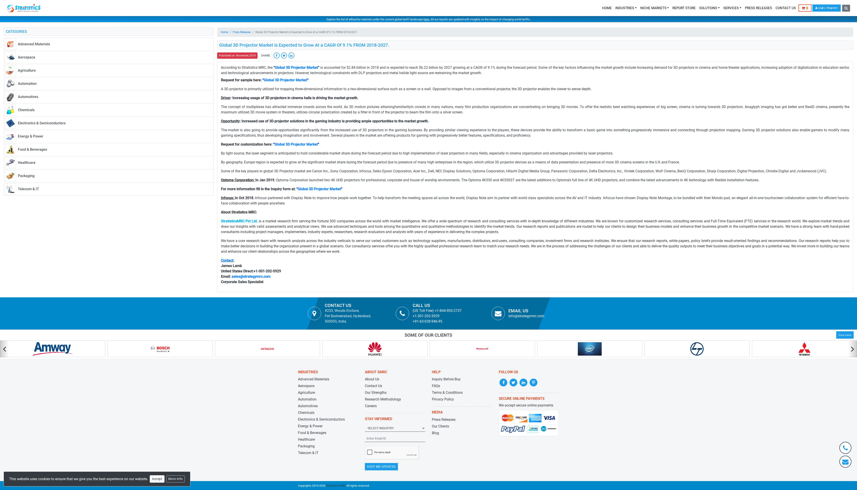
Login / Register (827, 7)
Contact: (227, 260)
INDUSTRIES (624, 8)
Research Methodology (383, 399)
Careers (371, 406)
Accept (157, 479)
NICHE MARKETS (653, 8)
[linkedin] (291, 55)
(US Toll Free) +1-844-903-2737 (437, 311)
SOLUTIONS (708, 8)
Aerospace (306, 386)
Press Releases (242, 32)
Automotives (308, 406)
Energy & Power (310, 426)
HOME (607, 8)
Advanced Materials (313, 379)
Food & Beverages (312, 433)
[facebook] (277, 55)
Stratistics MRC (336, 485)
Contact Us (373, 386)
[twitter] (284, 55)
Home (224, 32)
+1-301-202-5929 (426, 316)
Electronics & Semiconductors (321, 419)
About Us (372, 379)
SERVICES (731, 8)
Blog (435, 433)
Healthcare (306, 439)
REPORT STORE (684, 8)
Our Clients (440, 426)
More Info (175, 479)
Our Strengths (376, 392)
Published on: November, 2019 (237, 55)
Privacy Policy (443, 399)
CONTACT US (786, 8)
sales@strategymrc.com (251, 276)
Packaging (306, 446)
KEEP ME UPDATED (381, 466)
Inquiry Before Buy (446, 379)
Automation (307, 399)
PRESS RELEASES (758, 8)
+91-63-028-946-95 (427, 321)
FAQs (436, 386)
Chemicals (306, 413)
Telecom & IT (308, 453)
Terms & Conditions (447, 392)
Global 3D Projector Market (296, 67)
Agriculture (306, 392)
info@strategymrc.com (526, 316)
